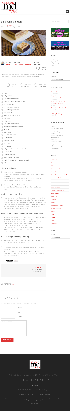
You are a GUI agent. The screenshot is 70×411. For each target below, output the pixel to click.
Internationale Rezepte (57, 190)
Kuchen (21, 64)
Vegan (52, 214)
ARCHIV (53, 234)
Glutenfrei (54, 181)
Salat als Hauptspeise (57, 205)
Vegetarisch (27, 64)
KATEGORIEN (54, 76)
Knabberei (54, 196)
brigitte (11, 25)
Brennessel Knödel (57, 128)
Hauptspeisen (55, 184)
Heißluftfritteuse (55, 187)
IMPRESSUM (35, 385)
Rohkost (53, 202)
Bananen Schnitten (11, 21)
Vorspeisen (54, 223)
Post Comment (7, 339)
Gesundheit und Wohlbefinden (59, 175)
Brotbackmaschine (56, 169)
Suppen (53, 211)
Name (20, 307)
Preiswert (53, 199)
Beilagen (53, 166)
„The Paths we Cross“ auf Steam (60, 108)
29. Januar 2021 (17, 27)
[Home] (9, 7)
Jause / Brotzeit (55, 193)
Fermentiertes (55, 172)
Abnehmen (54, 160)
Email (20, 312)
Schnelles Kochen (56, 208)
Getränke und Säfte (56, 178)
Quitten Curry (56, 132)
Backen (16, 64)
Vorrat (52, 220)
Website (20, 316)
